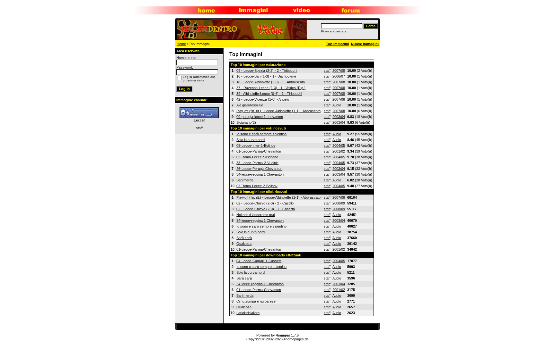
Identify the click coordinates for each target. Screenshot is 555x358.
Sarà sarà (244, 238)
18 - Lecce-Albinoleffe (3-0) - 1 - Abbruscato (270, 82)
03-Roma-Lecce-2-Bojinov (257, 186)
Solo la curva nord (250, 140)
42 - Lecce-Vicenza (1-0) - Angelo (262, 99)
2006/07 (338, 76)
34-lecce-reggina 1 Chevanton (260, 174)
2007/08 (338, 70)
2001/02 (338, 151)
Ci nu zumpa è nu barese (256, 301)
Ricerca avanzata (334, 31)
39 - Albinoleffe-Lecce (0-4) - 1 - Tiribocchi (269, 94)
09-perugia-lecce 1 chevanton (259, 117)
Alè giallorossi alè (249, 105)
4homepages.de (296, 339)
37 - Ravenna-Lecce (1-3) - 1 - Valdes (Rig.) (270, 88)
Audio (336, 105)
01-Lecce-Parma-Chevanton (258, 151)
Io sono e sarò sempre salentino (261, 134)
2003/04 (338, 117)
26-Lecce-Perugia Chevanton (259, 169)
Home (181, 44)
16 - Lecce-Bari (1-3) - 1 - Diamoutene (266, 76)
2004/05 (338, 145)
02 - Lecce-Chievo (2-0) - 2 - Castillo (265, 203)
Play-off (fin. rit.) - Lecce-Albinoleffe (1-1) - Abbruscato (278, 111)
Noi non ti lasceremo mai (255, 215)
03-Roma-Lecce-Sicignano (257, 157)
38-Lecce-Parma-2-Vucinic (257, 163)
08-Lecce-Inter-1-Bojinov (255, 145)
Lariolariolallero (248, 313)
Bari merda (244, 180)
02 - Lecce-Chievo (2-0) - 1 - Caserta (265, 209)
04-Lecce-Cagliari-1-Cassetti (258, 261)
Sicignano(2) (246, 122)
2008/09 (338, 203)
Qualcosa (243, 244)
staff (327, 70)
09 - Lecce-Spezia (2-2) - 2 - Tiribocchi (266, 70)
